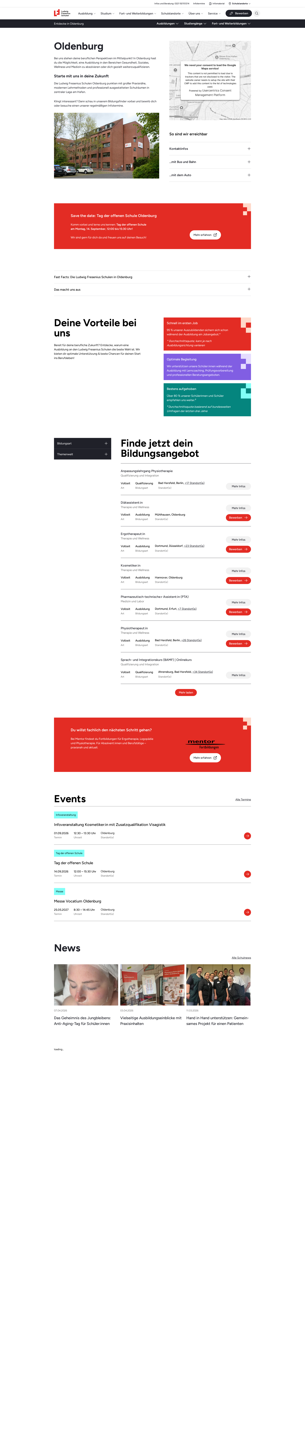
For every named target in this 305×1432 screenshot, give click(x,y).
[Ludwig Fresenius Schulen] (62, 13)
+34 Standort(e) (202, 671)
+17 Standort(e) (194, 483)
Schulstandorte (171, 13)
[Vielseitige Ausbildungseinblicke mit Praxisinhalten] (152, 985)
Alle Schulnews (241, 957)
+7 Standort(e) (187, 608)
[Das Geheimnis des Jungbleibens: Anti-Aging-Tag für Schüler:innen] (86, 985)
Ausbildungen (166, 23)
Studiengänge (193, 23)
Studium (106, 13)
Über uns (194, 13)
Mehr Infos (238, 486)
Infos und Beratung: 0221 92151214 (171, 3)
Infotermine (199, 3)
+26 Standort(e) (191, 640)
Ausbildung (85, 13)
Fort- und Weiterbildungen (136, 13)
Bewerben (235, 517)
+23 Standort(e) (194, 545)
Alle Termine (243, 799)
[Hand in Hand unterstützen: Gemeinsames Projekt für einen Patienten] (218, 985)
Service (213, 13)
